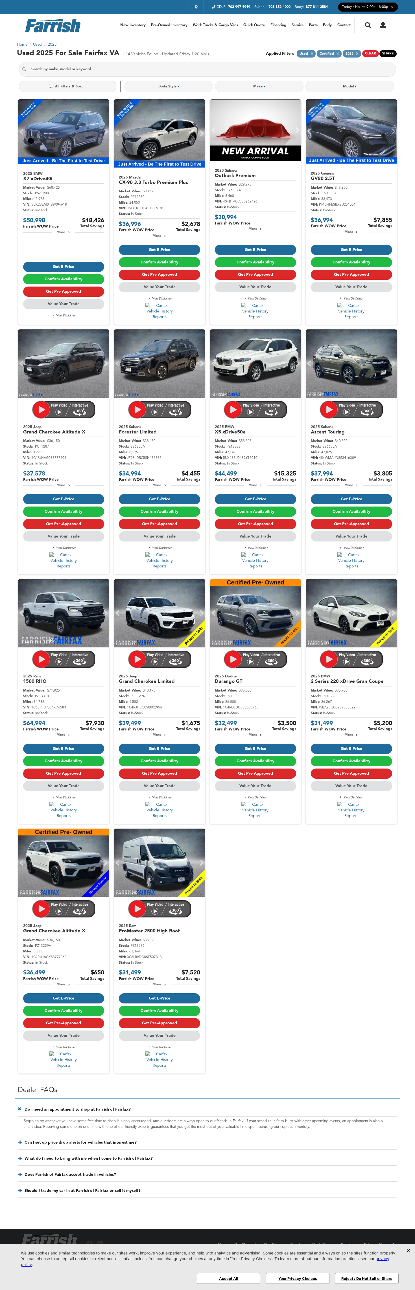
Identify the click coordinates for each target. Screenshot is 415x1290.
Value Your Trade (64, 304)
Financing (278, 25)
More (60, 232)
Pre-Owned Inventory (169, 25)
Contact (344, 25)
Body (327, 25)
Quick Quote (254, 25)
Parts (313, 25)
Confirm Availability (63, 279)
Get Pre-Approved (63, 292)
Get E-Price (63, 267)
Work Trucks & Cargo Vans (215, 25)
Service (297, 25)
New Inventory (133, 25)
